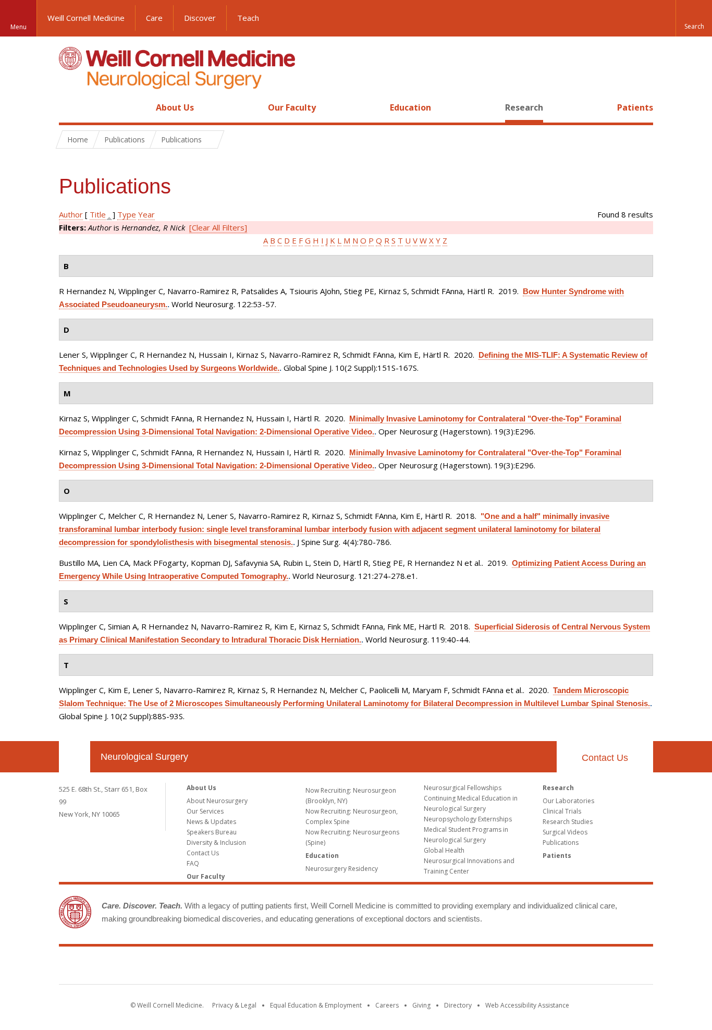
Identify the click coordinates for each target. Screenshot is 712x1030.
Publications (561, 842)
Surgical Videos (565, 832)
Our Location (74, 756)
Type (126, 214)
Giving (421, 1005)
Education (410, 107)
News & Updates (211, 821)
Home (70, 107)
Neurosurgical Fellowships (462, 787)
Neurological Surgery (144, 757)
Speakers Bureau (212, 832)
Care (154, 18)
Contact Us (605, 758)
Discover (200, 18)
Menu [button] (18, 26)
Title (98, 214)
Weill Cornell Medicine (86, 18)
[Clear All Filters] (218, 227)
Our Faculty (292, 107)
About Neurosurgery (217, 800)
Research (524, 107)
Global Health (444, 850)
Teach (248, 18)
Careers (387, 1005)
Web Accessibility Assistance (527, 1005)
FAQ (193, 863)
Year (146, 214)
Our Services (205, 811)
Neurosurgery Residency (341, 868)
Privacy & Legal (234, 1005)
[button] (694, 18)
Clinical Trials (562, 811)
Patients (635, 107)
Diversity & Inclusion (216, 842)
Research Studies (568, 821)
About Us (175, 107)
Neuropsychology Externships (468, 819)
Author (71, 214)
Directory (458, 1005)
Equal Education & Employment (316, 1005)
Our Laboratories (568, 800)
